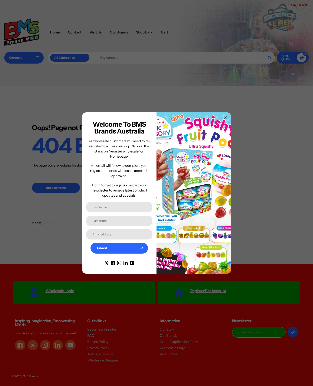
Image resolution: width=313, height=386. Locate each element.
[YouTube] (132, 262)
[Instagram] (119, 262)
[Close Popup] (225, 117)
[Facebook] (113, 262)
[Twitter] (106, 262)
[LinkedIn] (125, 262)
